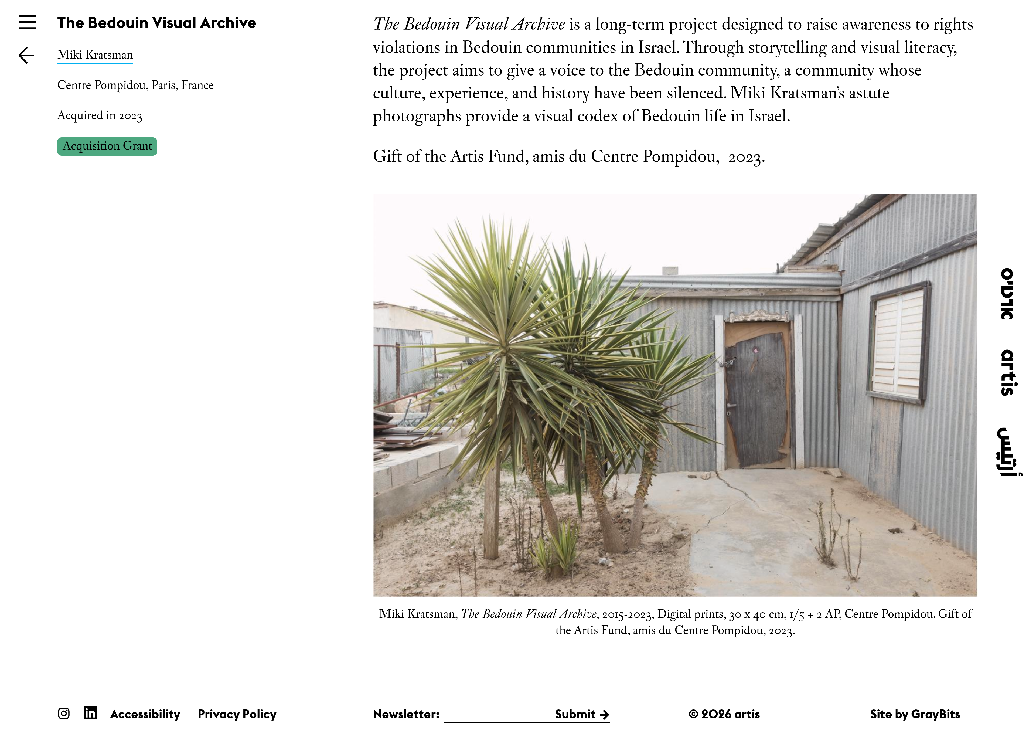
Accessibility (145, 714)
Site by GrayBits (915, 714)
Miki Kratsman (95, 55)
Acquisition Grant (107, 146)
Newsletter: (406, 714)
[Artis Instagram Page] (63, 712)
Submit (575, 714)
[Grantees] (27, 55)
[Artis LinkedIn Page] (90, 712)
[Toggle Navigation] (27, 22)
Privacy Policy (237, 714)
